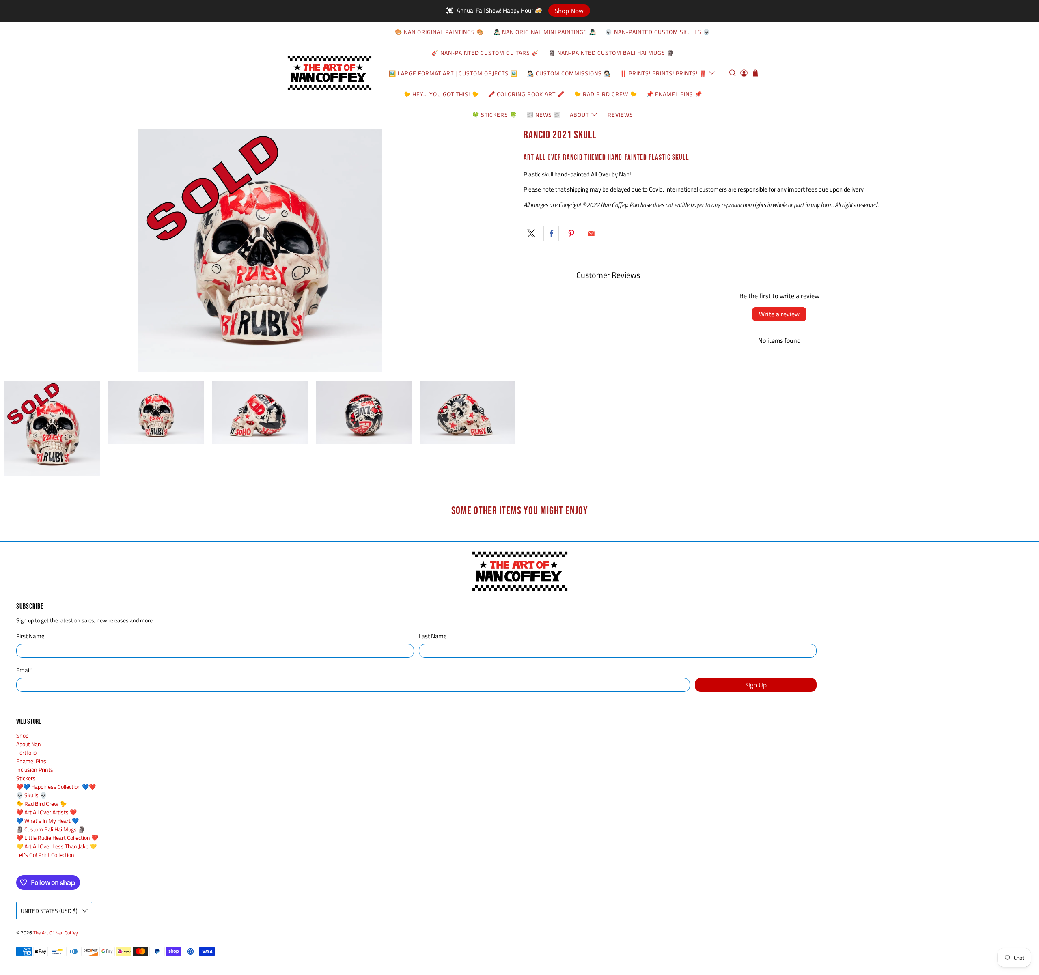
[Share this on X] (531, 233)
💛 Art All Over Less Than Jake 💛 (56, 846)
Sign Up (756, 685)
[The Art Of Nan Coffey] (329, 73)
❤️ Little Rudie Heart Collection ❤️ (57, 837)
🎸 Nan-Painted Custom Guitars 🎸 (485, 52)
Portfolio (26, 752)
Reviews (620, 114)
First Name (30, 636)
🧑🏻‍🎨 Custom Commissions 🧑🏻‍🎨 (569, 73)
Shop (22, 735)
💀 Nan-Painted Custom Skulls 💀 (657, 32)
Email (24, 670)
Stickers (26, 778)
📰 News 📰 (543, 114)
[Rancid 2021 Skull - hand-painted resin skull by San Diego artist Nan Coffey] (259, 250)
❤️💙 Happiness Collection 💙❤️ (56, 786)
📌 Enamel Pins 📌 (674, 94)
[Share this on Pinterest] (571, 233)
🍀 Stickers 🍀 (494, 114)
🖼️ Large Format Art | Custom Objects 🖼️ (453, 73)
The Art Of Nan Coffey (55, 932)
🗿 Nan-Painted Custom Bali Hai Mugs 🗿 (611, 52)
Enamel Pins (31, 761)
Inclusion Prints (34, 769)
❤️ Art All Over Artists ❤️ (46, 812)
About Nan (28, 744)
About (579, 114)
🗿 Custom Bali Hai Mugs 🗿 (50, 829)
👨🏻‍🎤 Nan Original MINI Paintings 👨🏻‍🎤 (544, 32)
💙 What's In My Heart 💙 (47, 820)
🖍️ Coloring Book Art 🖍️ (526, 94)
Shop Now (569, 10)
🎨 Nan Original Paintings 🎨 (439, 32)
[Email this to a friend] (591, 233)
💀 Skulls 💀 (31, 795)
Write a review (779, 314)
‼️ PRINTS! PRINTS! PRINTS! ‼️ (663, 73)
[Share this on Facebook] (551, 233)
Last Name (433, 636)
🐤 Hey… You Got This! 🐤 (441, 94)
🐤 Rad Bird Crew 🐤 (605, 94)
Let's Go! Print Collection (45, 854)
